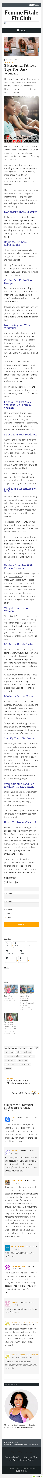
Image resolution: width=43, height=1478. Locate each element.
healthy (18, 1052)
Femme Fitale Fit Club (21, 15)
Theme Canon (31, 1468)
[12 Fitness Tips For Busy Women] (11, 988)
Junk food (27, 1052)
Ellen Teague (16, 1180)
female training (18, 1266)
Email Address (9, 884)
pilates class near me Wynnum (24, 1322)
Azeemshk (15, 1151)
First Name (8, 894)
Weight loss (22, 1060)
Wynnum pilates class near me (24, 1355)
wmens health (10, 1064)
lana (13, 1118)
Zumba (8, 1069)
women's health (24, 1064)
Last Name (8, 901)
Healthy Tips (9, 62)
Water (31, 1056)
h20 (36, 1048)
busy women (33, 79)
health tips (9, 1052)
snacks (24, 1056)
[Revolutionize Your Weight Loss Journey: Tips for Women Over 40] (11, 1017)
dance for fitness (18, 1048)
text (9, 918)
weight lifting (10, 1060)
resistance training (12, 1056)
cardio (7, 1048)
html (9, 914)
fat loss (30, 1048)
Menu (23, 30)
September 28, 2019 (14, 60)
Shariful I (15, 1302)
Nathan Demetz (17, 1246)
